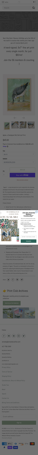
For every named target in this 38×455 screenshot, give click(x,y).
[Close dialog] (36, 212)
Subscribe (28, 241)
